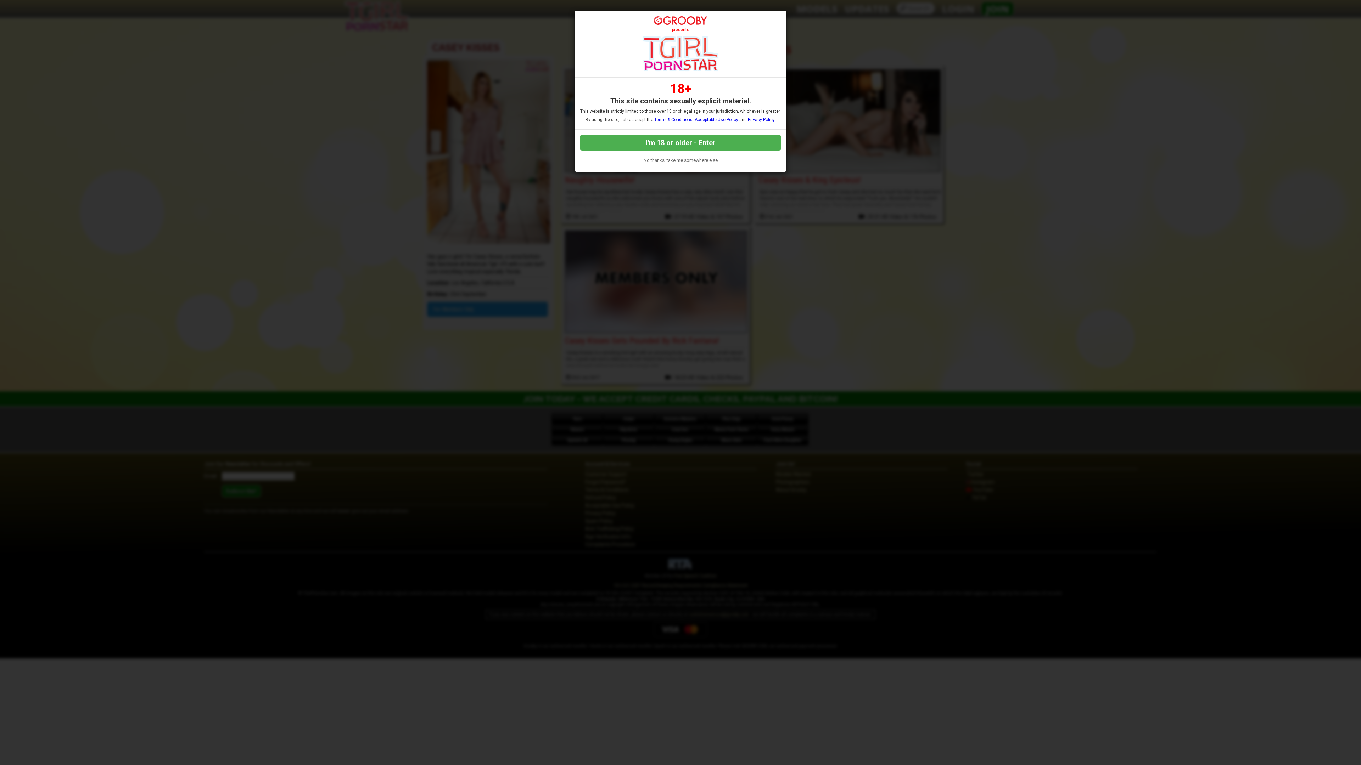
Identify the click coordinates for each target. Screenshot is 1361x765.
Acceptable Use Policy (716, 119)
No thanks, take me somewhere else (681, 160)
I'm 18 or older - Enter (681, 142)
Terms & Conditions (673, 119)
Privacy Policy (761, 119)
